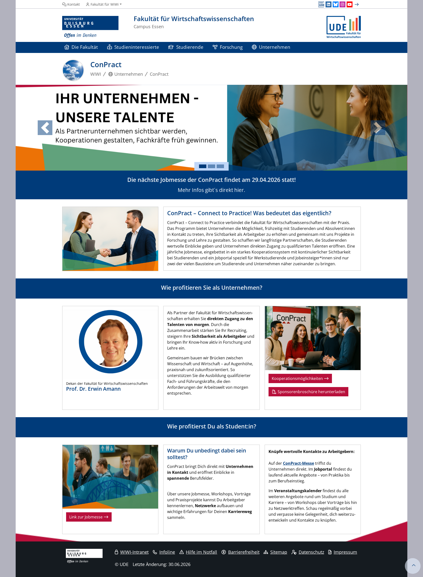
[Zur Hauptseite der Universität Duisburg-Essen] (90, 27)
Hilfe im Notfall (201, 552)
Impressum (345, 552)
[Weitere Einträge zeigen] (357, 4)
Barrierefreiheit (243, 552)
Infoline (167, 552)
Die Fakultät (84, 47)
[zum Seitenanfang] (413, 566)
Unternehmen (274, 47)
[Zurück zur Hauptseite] (344, 27)
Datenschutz (311, 552)
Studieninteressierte (136, 47)
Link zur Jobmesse (86, 517)
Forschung (231, 47)
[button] (45, 128)
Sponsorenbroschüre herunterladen (311, 391)
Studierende (189, 47)
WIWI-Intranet (134, 552)
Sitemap (278, 552)
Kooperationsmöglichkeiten (298, 378)
